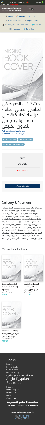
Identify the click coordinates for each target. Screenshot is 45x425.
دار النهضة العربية (17, 133)
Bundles (9, 364)
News (8, 395)
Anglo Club (14, 4)
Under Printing (12, 372)
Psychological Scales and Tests (16, 25)
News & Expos (12, 389)
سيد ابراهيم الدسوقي (16, 131)
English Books (32, 20)
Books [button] (33, 16)
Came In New (12, 369)
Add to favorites (23, 186)
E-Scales (37, 25)
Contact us (30, 29)
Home (10, 16)
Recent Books (12, 367)
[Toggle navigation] (40, 9)
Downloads (15, 29)
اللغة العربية (37, 2)
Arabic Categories (14, 20)
